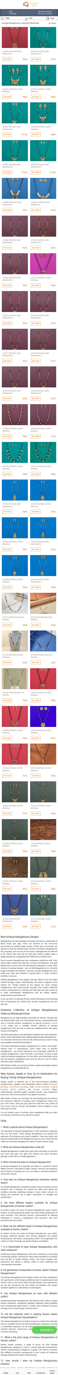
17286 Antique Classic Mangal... (40, 844)
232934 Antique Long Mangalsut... (12, 505)
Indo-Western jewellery (18, 1087)
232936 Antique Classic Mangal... (13, 543)
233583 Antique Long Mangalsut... (12, 278)
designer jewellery (41, 1089)
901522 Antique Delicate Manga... (41, 618)
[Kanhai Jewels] (30, 4)
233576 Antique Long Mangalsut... (40, 316)
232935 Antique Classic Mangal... (41, 505)
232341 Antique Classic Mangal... (41, 807)
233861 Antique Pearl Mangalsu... (40, 203)
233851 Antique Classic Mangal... (41, 90)
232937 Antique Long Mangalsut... (40, 543)
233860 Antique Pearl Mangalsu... (12, 203)
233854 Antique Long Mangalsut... (12, 165)
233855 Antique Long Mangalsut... (40, 165)
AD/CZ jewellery (17, 1089)
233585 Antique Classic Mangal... (41, 429)
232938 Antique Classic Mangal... (13, 580)
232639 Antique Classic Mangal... (41, 731)
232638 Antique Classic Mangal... (13, 731)
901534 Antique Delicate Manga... (41, 656)
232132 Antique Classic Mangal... (41, 920)
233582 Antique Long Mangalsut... (40, 392)
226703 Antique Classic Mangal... (41, 278)
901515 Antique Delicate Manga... (13, 618)
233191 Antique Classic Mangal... (41, 467)
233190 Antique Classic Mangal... (13, 467)
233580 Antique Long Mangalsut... (12, 241)
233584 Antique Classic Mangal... (13, 429)
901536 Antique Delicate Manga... (13, 693)
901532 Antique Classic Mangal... (13, 656)
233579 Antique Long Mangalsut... (12, 392)
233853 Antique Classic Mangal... (41, 128)
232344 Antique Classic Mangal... (13, 844)
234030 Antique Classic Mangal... (13, 90)
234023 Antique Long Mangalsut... (40, 52)
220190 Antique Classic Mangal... (41, 769)
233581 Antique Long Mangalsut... (40, 241)
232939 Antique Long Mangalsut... (40, 580)
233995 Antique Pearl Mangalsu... (12, 52)
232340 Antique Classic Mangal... (13, 807)
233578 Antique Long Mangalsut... (40, 354)
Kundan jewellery (42, 1087)
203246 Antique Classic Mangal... (13, 882)
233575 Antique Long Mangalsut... (12, 316)
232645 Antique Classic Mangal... (13, 769)
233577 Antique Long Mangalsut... (12, 354)
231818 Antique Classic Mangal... (41, 882)
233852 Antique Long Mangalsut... (12, 128)
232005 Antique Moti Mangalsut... (11, 920)
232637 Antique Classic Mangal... (41, 693)
